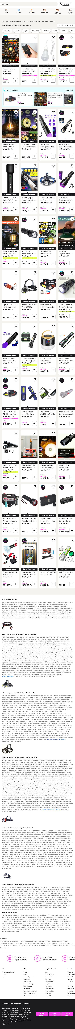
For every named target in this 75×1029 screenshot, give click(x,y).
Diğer (25, 31)
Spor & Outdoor (10, 21)
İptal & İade (27, 979)
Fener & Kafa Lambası (48, 21)
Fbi (10, 945)
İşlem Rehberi (27, 981)
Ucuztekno (3, 945)
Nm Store (65, 941)
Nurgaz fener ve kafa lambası (51, 809)
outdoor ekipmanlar (7, 676)
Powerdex (7, 31)
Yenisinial (53, 945)
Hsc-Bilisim (59, 945)
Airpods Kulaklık (50, 981)
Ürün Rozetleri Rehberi (30, 993)
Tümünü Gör (68, 90)
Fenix (7, 945)
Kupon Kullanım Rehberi (30, 991)
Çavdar (71, 943)
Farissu (38, 941)
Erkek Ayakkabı (50, 991)
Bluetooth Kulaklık (50, 989)
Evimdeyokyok (13, 943)
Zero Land (47, 941)
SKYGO (30, 943)
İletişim (3, 977)
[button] (9, 63)
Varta (55, 31)
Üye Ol (25, 972)
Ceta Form (36, 945)
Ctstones (14, 945)
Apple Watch (49, 986)
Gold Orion (32, 941)
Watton (64, 31)
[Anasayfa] (3, 21)
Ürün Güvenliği (28, 986)
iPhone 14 (48, 977)
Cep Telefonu (49, 996)
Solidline (72, 945)
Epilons (42, 941)
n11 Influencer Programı (30, 996)
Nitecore (53, 943)
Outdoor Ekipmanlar (34, 21)
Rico (64, 945)
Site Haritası (27, 989)
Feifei (61, 943)
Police (28, 945)
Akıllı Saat (48, 979)
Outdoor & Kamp (21, 21)
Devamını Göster (4, 948)
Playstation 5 (49, 984)
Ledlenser (59, 941)
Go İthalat (42, 945)
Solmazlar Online (22, 943)
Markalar (4, 974)
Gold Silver (35, 31)
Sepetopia (40, 943)
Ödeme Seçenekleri (29, 977)
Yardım (26, 974)
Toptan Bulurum (4, 943)
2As (32, 945)
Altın (47, 972)
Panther (46, 31)
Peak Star (47, 945)
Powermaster (47, 943)
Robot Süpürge (50, 974)
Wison (17, 31)
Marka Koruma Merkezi (8, 972)
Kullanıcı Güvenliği (28, 984)
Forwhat (34, 943)
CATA (57, 943)
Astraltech (54, 941)
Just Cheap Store (21, 945)
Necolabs (66, 943)
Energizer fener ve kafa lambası (56, 739)
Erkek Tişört (49, 993)
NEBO (67, 945)
